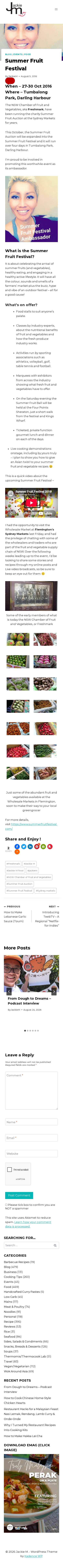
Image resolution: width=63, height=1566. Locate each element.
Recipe (9, 1321)
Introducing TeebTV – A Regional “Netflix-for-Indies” (47, 916)
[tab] (25, 1030)
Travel (8, 1361)
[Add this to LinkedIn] (30, 846)
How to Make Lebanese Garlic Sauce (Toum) (15, 914)
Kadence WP (33, 1556)
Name (12, 1122)
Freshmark (13, 863)
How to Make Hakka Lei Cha (23, 1436)
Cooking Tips (13, 1276)
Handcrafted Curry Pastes (22, 1291)
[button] (10, 80)
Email (11, 1138)
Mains (8, 1301)
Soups (8, 1351)
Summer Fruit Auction (19, 884)
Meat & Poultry (14, 1306)
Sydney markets (45, 890)
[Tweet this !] (23, 846)
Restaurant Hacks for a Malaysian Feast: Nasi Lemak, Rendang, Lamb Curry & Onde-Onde (31, 1414)
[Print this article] (43, 846)
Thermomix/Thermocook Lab (25, 1356)
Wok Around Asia (16, 1371)
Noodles (10, 1311)
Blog (8, 54)
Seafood (9, 1336)
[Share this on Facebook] (17, 846)
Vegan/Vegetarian (16, 1366)
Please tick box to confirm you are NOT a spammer (30, 1206)
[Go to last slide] (9, 991)
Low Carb (10, 1296)
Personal (10, 1316)
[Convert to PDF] (49, 846)
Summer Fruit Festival (19, 890)
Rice (7, 1331)
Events (17, 54)
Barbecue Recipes (17, 1262)
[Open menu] (56, 9)
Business (10, 1272)
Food (27, 54)
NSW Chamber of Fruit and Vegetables (29, 877)
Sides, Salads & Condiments (23, 1341)
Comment (15, 1075)
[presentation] (31, 973)
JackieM (13, 76)
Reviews (9, 1326)
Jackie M (29, 863)
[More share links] (17, 851)
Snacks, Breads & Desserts (22, 1346)
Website (12, 1153)
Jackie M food (15, 870)
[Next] (54, 991)
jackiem (32, 870)
